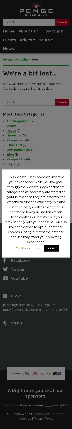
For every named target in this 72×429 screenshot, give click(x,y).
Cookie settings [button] (27, 248)
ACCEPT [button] (51, 248)
